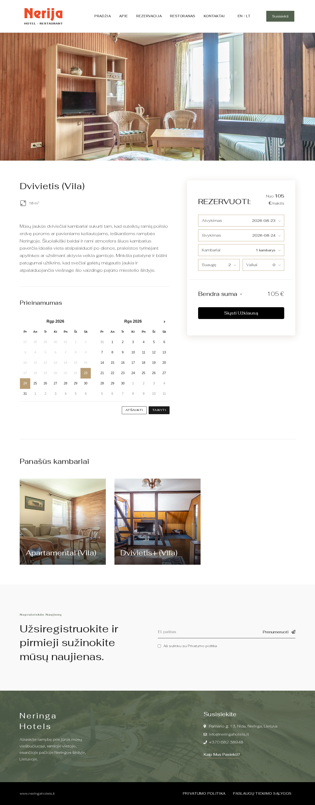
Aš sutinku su (190, 646)
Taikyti (159, 410)
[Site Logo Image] (43, 16)
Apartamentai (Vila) (61, 553)
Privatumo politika (202, 646)
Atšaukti (134, 410)
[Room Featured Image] (62, 521)
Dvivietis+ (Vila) (148, 553)
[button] (280, 16)
